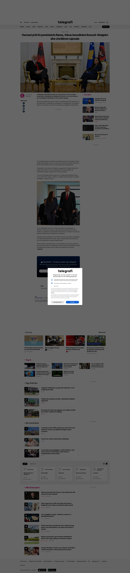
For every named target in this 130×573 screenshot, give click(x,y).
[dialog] (65, 286)
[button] (65, 286)
